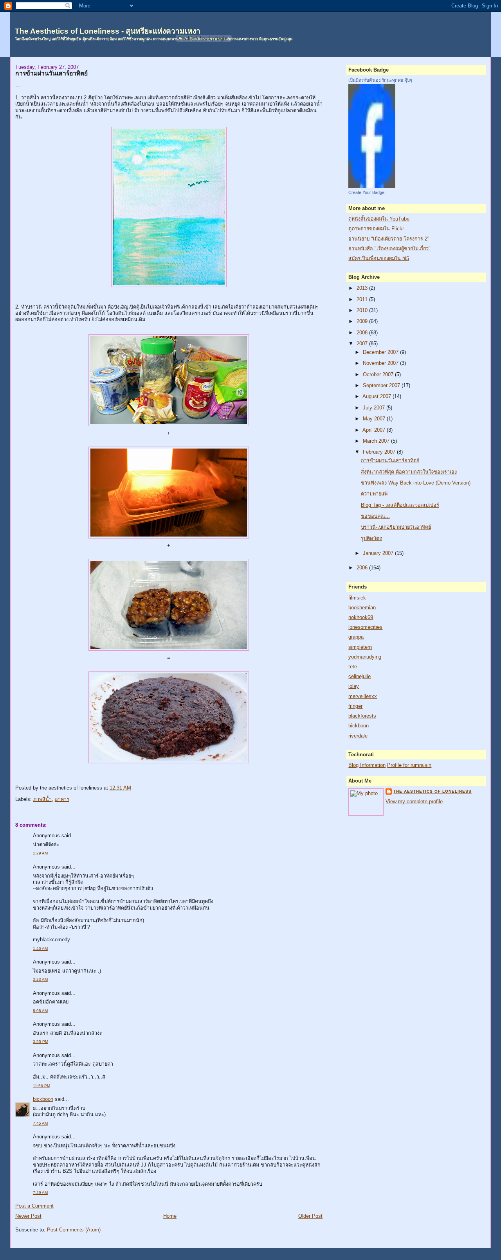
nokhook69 (360, 617)
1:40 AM (40, 948)
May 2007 (375, 419)
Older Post (310, 1216)
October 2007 (379, 374)
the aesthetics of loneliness (432, 791)
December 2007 (381, 352)
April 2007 (374, 430)
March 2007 (377, 441)
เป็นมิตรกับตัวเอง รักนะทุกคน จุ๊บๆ (380, 80)
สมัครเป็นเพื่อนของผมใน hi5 (378, 258)
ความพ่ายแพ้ (374, 494)
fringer (355, 706)
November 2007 (381, 363)
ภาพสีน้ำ (42, 799)
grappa (356, 637)
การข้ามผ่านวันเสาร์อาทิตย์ (51, 73)
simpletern (360, 647)
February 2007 (380, 452)
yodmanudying (364, 657)
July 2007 (374, 408)
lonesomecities (365, 627)
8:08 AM (40, 1011)
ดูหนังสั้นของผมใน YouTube (378, 219)
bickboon (43, 1099)
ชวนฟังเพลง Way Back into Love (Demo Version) (415, 483)
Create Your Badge (366, 192)
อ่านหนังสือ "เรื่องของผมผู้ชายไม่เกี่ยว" (389, 248)
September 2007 (382, 385)
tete (352, 666)
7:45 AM (40, 1123)
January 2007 (379, 553)
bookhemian (362, 607)
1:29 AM (40, 853)
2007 (363, 343)
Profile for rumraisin (409, 765)
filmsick (357, 598)
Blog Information (367, 765)
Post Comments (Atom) (74, 1230)
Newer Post (28, 1216)
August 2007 (377, 396)
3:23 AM (40, 979)
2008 (363, 333)
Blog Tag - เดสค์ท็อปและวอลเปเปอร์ (400, 505)
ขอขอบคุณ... (375, 516)
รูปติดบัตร (371, 538)
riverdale (358, 736)
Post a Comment (34, 1206)
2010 (363, 310)
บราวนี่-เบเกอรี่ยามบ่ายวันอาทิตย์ (396, 527)
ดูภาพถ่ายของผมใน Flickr (376, 229)
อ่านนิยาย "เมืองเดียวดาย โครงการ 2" (388, 239)
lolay (353, 686)
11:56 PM (41, 1086)
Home (170, 1216)
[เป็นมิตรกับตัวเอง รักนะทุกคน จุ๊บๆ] (371, 186)
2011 (363, 299)
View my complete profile (414, 801)
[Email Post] (133, 788)
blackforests (362, 716)
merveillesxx (362, 696)
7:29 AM (40, 1192)
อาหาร (62, 799)
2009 (363, 321)
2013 (363, 288)
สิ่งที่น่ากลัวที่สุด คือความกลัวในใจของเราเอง (409, 472)
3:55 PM (40, 1041)
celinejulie (359, 676)
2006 (363, 568)
